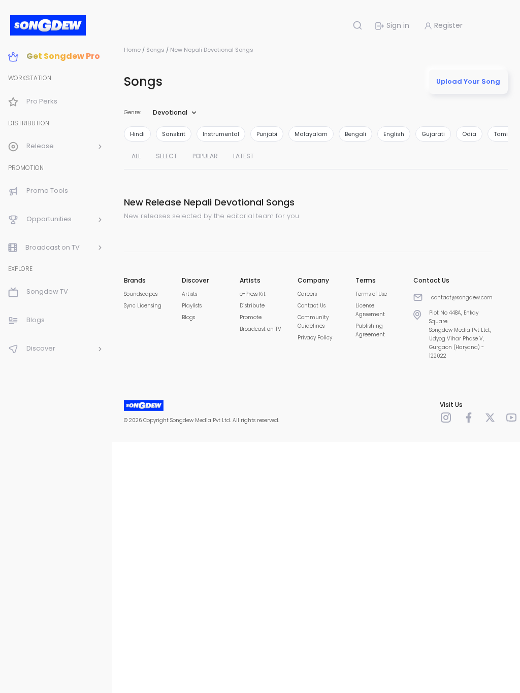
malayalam (311, 134)
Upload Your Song (468, 81)
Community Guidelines (313, 322)
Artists (189, 294)
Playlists (192, 305)
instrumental (221, 134)
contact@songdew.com (462, 297)
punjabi (266, 134)
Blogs (188, 317)
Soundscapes (140, 294)
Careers (307, 294)
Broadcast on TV (260, 329)
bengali (355, 134)
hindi (137, 134)
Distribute (252, 305)
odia (469, 134)
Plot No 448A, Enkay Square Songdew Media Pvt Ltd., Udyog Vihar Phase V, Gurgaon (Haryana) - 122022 (460, 334)
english (393, 134)
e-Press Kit (253, 294)
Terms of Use (371, 294)
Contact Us (312, 305)
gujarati (433, 134)
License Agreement (370, 310)
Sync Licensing (142, 305)
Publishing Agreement (370, 330)
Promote (251, 317)
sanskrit (173, 134)
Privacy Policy (315, 337)
